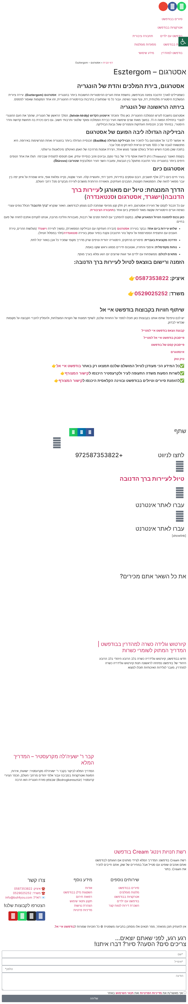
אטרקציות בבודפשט (170, 27)
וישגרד (153, 196)
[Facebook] (172, 6)
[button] (90, 432)
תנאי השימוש (124, 993)
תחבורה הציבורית (102, 210)
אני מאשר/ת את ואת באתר (145, 993)
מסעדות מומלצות (145, 44)
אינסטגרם (177, 352)
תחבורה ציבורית (143, 36)
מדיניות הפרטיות (151, 993)
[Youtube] (13, 916)
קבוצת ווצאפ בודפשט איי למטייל (163, 330)
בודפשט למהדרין (171, 53)
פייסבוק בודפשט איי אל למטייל (164, 338)
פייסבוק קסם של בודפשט (167, 345)
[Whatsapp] (181, 6)
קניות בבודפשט (172, 44)
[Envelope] (163, 6)
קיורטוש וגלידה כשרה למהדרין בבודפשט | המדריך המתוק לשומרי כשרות (142, 647)
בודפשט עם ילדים (171, 36)
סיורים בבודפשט (172, 19)
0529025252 (151, 293)
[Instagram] (31, 916)
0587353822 (152, 278)
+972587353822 (99, 455)
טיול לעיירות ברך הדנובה (152, 478)
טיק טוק (179, 359)
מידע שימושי (146, 53)
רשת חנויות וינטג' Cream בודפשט (150, 852)
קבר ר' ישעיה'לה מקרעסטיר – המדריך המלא (54, 759)
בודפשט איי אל (68, 366)
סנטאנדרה (100, 196)
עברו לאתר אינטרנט (159, 505)
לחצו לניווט (171, 455)
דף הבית (108, 62)
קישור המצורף (77, 373)
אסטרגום (130, 196)
